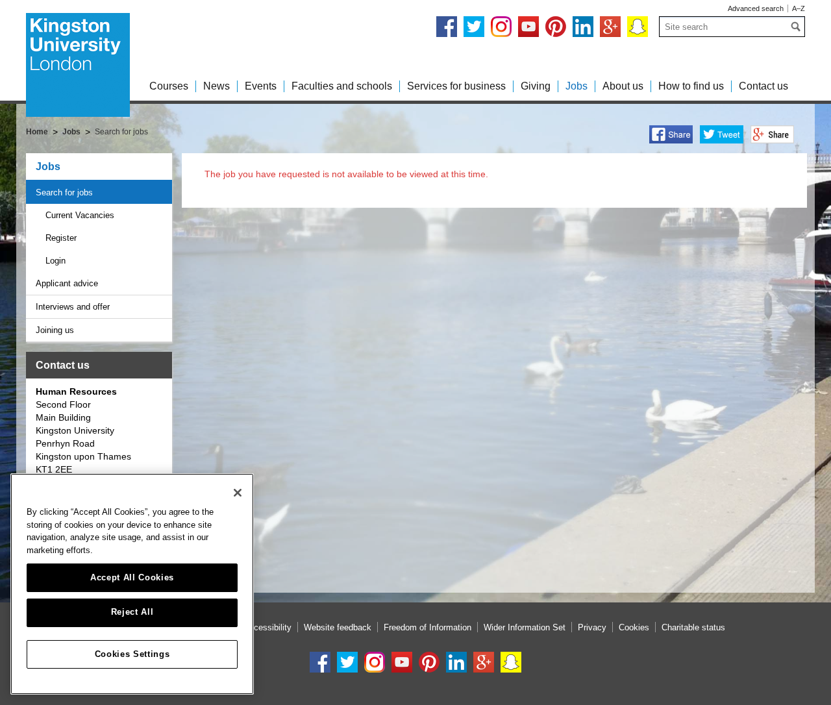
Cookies (634, 627)
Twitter (474, 26)
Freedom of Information (427, 627)
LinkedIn (583, 26)
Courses (168, 86)
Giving (536, 86)
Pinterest (555, 26)
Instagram (501, 26)
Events (261, 86)
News (216, 86)
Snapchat (637, 26)
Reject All (132, 612)
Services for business (456, 86)
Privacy (592, 627)
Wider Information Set (524, 627)
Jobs (576, 86)
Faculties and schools (341, 86)
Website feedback (337, 627)
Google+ (610, 26)
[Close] (237, 492)
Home (37, 131)
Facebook (446, 26)
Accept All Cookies (132, 577)
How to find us (691, 86)
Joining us (55, 330)
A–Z (798, 8)
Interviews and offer (73, 307)
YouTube (528, 26)
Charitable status (693, 627)
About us (622, 86)
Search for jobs (64, 192)
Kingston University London (78, 65)
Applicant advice (67, 283)
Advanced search (756, 8)
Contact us (763, 86)
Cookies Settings (132, 654)
